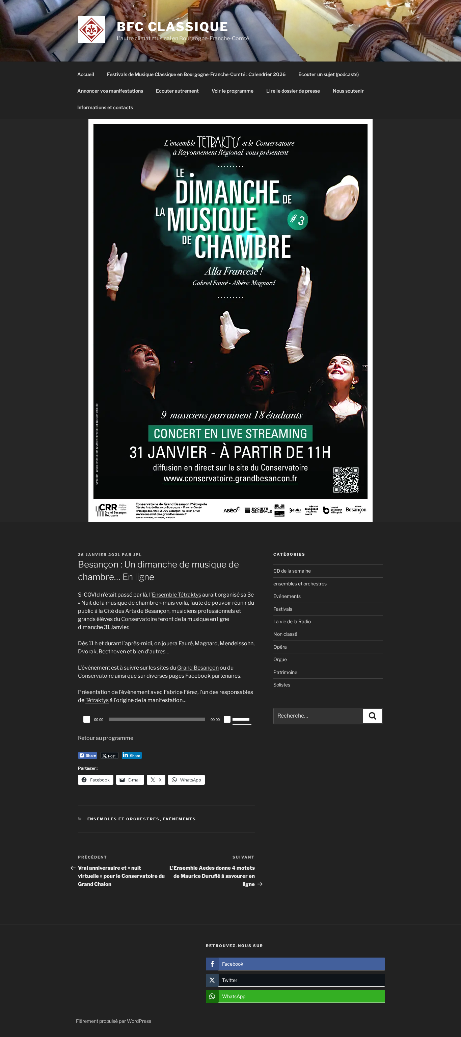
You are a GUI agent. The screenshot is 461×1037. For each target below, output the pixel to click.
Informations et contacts (105, 107)
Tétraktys (97, 700)
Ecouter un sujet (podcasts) (328, 74)
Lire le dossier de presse (293, 91)
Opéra (280, 647)
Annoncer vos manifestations (110, 91)
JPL (137, 554)
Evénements (179, 819)
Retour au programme (105, 738)
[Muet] (227, 719)
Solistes (281, 685)
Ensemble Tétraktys (176, 595)
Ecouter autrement (177, 91)
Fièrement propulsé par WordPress (113, 1021)
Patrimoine (285, 672)
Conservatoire (139, 619)
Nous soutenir (348, 91)
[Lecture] (86, 719)
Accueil (85, 74)
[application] (166, 719)
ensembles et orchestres (123, 819)
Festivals (282, 609)
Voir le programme (232, 91)
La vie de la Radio (292, 621)
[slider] (242, 719)
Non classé (285, 634)
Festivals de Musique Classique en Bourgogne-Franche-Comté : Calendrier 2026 (196, 74)
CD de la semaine (292, 571)
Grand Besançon (198, 668)
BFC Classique (172, 26)
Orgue (280, 659)
